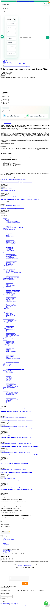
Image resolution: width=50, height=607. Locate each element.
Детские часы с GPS (7, 265)
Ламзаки (8, 350)
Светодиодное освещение (11, 403)
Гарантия (10, 34)
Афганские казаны (10, 281)
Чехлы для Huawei (10, 237)
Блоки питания (9, 230)
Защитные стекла (9, 270)
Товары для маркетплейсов (9, 387)
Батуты (7, 311)
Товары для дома (7, 62)
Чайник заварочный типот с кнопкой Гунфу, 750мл (14, 63)
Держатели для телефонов (11, 225)
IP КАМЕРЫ (8, 401)
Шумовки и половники (11, 285)
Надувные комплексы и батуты (13, 352)
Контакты (10, 38)
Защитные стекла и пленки (9, 269)
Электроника (6, 391)
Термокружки (9, 379)
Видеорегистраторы (10, 223)
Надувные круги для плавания (12, 362)
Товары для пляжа (10, 355)
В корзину (3, 76)
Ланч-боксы (8, 374)
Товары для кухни (10, 381)
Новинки (5, 218)
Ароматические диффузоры (12, 386)
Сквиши (7, 259)
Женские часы (9, 313)
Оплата (9, 27)
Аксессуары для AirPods (11, 320)
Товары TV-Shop (7, 364)
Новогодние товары (7, 321)
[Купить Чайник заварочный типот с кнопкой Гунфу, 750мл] (16, 66)
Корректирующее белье (11, 305)
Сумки (4, 363)
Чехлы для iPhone (9, 236)
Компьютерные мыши (11, 297)
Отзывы (10, 42)
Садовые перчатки (10, 366)
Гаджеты (5, 244)
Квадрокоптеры (9, 247)
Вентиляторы (9, 371)
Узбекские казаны (10, 280)
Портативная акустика (11, 398)
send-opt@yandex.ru (7, 550)
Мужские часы (9, 316)
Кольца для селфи (10, 231)
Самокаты (8, 353)
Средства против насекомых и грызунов (15, 369)
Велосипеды (8, 349)
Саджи (7, 284)
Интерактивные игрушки (11, 255)
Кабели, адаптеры (10, 298)
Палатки (8, 309)
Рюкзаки (5, 340)
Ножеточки (8, 376)
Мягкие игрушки (9, 264)
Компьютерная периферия (9, 294)
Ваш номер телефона (22, 590)
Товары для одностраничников (10, 388)
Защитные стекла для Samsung (12, 276)
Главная (5, 60)
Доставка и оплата (7, 123)
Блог (9, 50)
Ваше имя (3, 590)
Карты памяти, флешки (11, 301)
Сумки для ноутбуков (10, 343)
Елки (7, 322)
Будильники (8, 245)
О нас (4, 538)
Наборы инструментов (11, 268)
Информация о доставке (8, 539)
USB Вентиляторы (10, 250)
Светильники (9, 378)
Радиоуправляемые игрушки (12, 258)
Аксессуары (5, 228)
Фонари (7, 357)
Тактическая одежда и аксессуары (13, 358)
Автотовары (6, 220)
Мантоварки (8, 286)
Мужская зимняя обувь (11, 330)
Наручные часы (6, 312)
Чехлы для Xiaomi (10, 240)
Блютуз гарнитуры (10, 394)
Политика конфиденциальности (25, 565)
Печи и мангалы (9, 283)
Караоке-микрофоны (10, 395)
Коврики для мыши (10, 299)
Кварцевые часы (9, 314)
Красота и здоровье (7, 302)
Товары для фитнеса (10, 359)
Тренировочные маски (11, 356)
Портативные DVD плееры (12, 399)
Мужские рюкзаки (10, 342)
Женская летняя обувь (10, 333)
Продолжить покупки (13, 603)
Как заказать (11, 23)
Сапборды (8, 360)
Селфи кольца (9, 292)
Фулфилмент (11, 46)
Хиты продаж (6, 219)
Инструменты (6, 266)
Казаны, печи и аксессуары (9, 279)
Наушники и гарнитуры (8, 319)
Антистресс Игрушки (10, 254)
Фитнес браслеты (9, 248)
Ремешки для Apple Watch (11, 242)
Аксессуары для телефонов (9, 229)
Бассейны (8, 345)
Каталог (9, 19)
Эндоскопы (8, 226)
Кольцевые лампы (7, 287)
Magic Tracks (8, 263)
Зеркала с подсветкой (10, 293)
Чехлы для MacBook (10, 295)
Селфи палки (9, 233)
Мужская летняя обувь (11, 329)
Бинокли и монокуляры (11, 347)
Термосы (8, 380)
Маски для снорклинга (11, 351)
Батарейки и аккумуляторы (12, 392)
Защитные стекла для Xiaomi (12, 274)
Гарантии (5, 541)
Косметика (8, 307)
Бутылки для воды (10, 348)
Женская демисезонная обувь (12, 335)
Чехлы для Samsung (10, 238)
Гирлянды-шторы (9, 327)
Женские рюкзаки (10, 341)
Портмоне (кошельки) (8, 338)
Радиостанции (9, 400)
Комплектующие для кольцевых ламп (14, 288)
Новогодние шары (10, 326)
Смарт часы (8, 317)
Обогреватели (9, 385)
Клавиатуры (8, 300)
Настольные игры (10, 257)
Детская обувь (9, 336)
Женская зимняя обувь (11, 334)
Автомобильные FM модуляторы (13, 222)
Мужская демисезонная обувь (12, 331)
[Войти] (44, 3)
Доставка (10, 31)
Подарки (5, 337)
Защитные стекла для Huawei (12, 277)
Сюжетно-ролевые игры (11, 261)
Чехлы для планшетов (10, 241)
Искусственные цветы (8, 278)
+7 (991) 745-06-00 (5, 3)
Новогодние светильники (11, 324)
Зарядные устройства (10, 243)
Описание (5, 121)
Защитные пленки (10, 271)
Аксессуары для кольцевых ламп (13, 290)
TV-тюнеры (8, 402)
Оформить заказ (4, 603)
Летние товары (6, 308)
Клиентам (10, 53)
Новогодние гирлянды (11, 323)
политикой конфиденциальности (26, 605)
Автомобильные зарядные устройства (14, 227)
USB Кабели (8, 234)
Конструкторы (9, 256)
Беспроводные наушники (11, 393)
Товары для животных (8, 390)
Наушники (8, 396)
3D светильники (9, 372)
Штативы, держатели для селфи (13, 291)
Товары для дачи (6, 365)
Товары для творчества (11, 262)
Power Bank (8, 249)
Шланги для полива (10, 367)
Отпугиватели (9, 377)
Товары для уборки (10, 383)
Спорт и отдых (6, 344)
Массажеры (8, 306)
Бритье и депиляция (10, 304)
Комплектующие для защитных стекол (14, 273)
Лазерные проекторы (10, 373)
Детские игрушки (7, 252)
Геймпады (8, 251)
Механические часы (10, 315)
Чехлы (7, 235)
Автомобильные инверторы (12, 221)
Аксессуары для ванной (11, 384)
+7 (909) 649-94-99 (5, 4)
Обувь (4, 328)
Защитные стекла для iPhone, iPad (13, 272)
